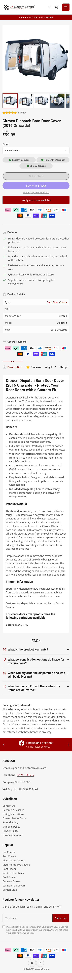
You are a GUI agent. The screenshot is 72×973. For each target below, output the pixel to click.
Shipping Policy (11, 826)
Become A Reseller (13, 810)
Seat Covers (9, 856)
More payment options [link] (36, 192)
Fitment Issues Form (14, 818)
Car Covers (9, 852)
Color (6, 144)
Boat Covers (9, 877)
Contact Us (9, 805)
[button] (10, 112)
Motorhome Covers (14, 860)
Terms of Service (12, 835)
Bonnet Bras (10, 889)
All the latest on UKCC (38, 746)
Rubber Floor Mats (13, 873)
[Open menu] (65, 7)
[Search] (50, 7)
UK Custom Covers (40, 968)
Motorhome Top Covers (16, 864)
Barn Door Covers (57, 302)
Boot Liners (9, 868)
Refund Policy (10, 822)
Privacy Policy (10, 830)
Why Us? (50, 367)
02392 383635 (25, 775)
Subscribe (60, 918)
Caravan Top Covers (14, 885)
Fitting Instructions (13, 814)
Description (14, 367)
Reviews (36, 367)
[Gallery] (36, 67)
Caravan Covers (11, 881)
